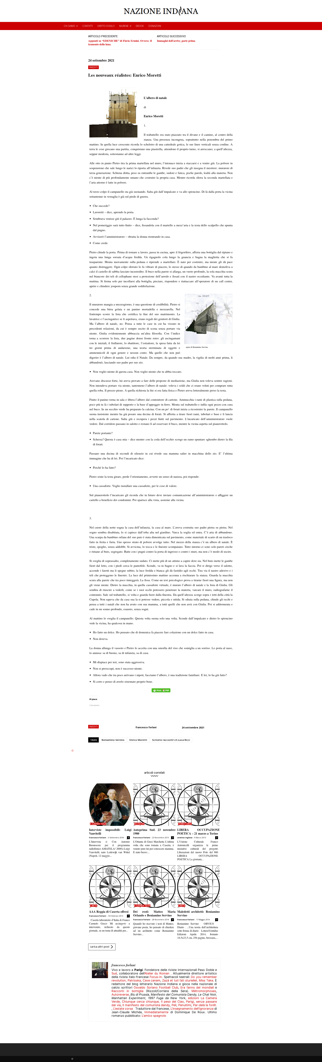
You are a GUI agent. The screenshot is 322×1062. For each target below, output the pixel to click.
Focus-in (156, 977)
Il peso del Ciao (172, 1001)
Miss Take (206, 980)
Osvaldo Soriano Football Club (156, 987)
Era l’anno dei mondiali (197, 987)
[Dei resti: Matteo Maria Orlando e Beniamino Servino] (154, 886)
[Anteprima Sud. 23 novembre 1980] (154, 804)
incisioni (139, 824)
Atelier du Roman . (158, 973)
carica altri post (99, 946)
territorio (185, 824)
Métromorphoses (204, 991)
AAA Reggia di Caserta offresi (108, 911)
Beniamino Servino (113, 739)
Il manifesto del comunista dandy (146, 1005)
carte (93, 906)
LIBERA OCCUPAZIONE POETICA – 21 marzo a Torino (198, 832)
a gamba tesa (98, 824)
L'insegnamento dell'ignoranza (192, 1008)
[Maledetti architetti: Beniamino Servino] (198, 886)
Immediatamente (156, 1012)
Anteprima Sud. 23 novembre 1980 (154, 832)
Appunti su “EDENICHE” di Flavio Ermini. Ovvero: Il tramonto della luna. (120, 42)
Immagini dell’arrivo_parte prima (176, 40)
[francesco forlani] (100, 990)
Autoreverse (120, 994)
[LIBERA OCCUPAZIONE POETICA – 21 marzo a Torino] (198, 804)
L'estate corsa (123, 1008)
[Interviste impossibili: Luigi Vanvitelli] (110, 804)
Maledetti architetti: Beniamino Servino (198, 913)
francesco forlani (146, 727)
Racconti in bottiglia (127, 991)
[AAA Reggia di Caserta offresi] (110, 886)
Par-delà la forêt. (205, 1005)
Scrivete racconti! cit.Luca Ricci (171, 739)
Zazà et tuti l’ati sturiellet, (180, 980)
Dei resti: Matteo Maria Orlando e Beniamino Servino (154, 913)
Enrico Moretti (138, 739)
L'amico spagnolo (154, 1015)
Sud (114, 973)
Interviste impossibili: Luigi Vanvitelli (110, 832)
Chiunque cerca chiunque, (141, 1001)
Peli (174, 1005)
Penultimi (184, 1005)
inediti (93, 67)
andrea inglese (184, 837)
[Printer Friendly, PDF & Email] (161, 692)
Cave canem (151, 980)
